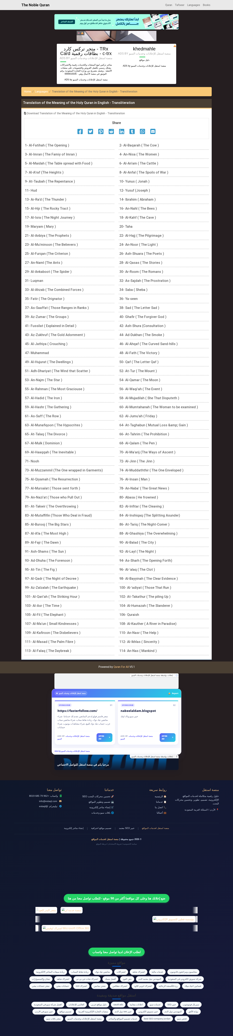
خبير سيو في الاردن (44, 1011)
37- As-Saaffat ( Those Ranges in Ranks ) (57, 308)
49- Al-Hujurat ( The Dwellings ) (49, 362)
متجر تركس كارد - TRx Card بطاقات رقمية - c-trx (86, 51)
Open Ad (104, 737)
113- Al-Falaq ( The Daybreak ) (48, 651)
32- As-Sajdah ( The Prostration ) (145, 281)
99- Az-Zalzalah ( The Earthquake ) (51, 588)
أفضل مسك (110, 978)
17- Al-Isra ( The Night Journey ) (50, 217)
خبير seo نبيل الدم (123, 1011)
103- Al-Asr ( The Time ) (43, 606)
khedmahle (144, 48)
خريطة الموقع (101, 844)
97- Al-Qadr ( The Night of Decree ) (52, 579)
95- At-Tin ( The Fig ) (41, 569)
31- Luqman (34, 281)
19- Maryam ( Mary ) (40, 226)
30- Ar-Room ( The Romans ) (141, 272)
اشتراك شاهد (138, 971)
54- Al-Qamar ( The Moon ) (139, 380)
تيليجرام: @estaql (48, 806)
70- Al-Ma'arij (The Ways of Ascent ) (147, 452)
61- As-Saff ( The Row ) (43, 416)
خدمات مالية (157, 971)
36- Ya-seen (128, 299)
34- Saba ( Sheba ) (133, 290)
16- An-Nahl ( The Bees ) (138, 208)
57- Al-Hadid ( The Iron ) (43, 398)
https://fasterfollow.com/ (77, 711)
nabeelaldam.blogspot (138, 711)
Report (175, 693)
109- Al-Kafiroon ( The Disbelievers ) (53, 633)
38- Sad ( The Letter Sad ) (139, 308)
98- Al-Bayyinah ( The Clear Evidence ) (148, 579)
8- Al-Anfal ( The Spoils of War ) (143, 172)
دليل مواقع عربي (99, 1004)
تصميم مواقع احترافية (101, 828)
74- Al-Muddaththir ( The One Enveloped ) (151, 470)
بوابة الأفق (193, 1011)
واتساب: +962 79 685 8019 (43, 796)
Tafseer (179, 5)
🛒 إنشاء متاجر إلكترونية (101, 807)
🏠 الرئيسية (160, 796)
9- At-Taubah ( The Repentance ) (50, 181)
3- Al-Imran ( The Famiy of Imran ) (51, 154)
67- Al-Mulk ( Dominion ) (43, 443)
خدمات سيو (155, 1004)
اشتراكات (121, 971)
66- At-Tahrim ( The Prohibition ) (144, 434)
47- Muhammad (37, 353)
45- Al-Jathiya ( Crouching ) (46, 344)
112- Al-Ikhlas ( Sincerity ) (139, 642)
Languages (193, 5)
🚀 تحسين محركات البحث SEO (98, 796)
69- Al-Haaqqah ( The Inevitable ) (50, 452)
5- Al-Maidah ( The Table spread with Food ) (58, 163)
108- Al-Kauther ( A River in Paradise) (148, 624)
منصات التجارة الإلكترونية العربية (93, 1011)
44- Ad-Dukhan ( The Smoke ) (141, 335)
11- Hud (31, 190)
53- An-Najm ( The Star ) (43, 380)
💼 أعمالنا (161, 813)
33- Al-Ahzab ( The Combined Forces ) (54, 290)
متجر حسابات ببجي (40, 985)
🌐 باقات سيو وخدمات (102, 813)
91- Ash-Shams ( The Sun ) (45, 551)
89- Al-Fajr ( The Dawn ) (43, 542)
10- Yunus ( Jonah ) (134, 181)
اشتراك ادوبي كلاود (143, 985)
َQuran (168, 5)
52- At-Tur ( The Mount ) (138, 371)
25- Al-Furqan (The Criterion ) (47, 254)
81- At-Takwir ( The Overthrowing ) (51, 506)
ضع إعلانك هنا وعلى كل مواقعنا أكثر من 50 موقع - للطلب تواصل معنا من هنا (116, 898)
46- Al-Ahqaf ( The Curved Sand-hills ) (148, 344)
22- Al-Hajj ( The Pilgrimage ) (141, 235)
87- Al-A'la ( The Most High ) (46, 533)
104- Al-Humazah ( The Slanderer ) (145, 606)
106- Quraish (129, 615)
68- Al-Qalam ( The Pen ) (138, 443)
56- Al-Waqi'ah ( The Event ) (140, 389)
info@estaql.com (48, 801)
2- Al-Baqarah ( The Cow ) (139, 145)
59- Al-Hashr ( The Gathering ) (48, 407)
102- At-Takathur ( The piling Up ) (145, 597)
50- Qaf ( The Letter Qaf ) (139, 362)
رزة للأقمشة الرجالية (168, 985)
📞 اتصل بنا (160, 807)
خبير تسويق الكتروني (148, 1011)
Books (206, 5)
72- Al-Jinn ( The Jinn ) (137, 461)
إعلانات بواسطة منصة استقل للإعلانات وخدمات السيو (152, 675)
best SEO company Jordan (157, 1018)
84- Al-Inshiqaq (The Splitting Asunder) (149, 515)
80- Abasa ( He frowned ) (138, 497)
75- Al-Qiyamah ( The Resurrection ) (52, 479)
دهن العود (127, 978)
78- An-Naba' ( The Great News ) (144, 488)
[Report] (82, 33)
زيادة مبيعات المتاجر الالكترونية (50, 971)
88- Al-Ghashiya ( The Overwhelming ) (148, 533)
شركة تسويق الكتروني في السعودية (184, 978)
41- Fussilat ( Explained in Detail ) (50, 326)
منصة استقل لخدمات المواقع (155, 828)
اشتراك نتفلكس (119, 985)
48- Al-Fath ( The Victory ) (139, 353)
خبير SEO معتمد (126, 828)
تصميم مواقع (65, 1011)
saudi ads (118, 1004)
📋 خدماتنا (161, 802)
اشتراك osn (81, 985)
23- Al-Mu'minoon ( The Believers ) (51, 245)
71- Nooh (32, 461)
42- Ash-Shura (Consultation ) (142, 326)
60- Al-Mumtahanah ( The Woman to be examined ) (158, 407)
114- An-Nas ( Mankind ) (138, 651)
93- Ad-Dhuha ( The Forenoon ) (48, 560)
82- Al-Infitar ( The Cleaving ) (141, 506)
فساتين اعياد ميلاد (193, 985)
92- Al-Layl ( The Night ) (137, 551)
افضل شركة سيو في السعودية (48, 1004)
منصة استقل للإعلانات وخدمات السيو (90, 79)
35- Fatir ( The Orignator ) (44, 299)
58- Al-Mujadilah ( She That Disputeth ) (149, 398)
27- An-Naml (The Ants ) (43, 263)
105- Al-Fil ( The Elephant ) (45, 615)
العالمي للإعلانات (76, 1004)
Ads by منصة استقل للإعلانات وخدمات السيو (72, 751)
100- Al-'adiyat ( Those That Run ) (145, 588)
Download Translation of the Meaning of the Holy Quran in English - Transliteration (75, 113)
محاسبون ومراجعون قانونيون (183, 971)
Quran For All (121, 666)
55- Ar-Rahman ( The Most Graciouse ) (54, 389)
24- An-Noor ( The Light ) (138, 245)
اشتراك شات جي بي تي (87, 978)
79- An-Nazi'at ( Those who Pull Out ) (53, 497)
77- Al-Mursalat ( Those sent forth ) (52, 488)
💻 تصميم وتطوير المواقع (101, 802)
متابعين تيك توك (102, 971)
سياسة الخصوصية (130, 844)
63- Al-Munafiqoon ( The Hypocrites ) (53, 425)
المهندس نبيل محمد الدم (150, 978)
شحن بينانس (100, 985)
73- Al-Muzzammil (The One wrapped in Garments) (64, 470)
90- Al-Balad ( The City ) (137, 542)
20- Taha (126, 226)
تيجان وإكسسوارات (41, 978)
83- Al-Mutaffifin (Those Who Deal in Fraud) (58, 515)
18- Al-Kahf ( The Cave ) (137, 217)
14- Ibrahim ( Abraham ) (137, 199)
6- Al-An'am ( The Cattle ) (138, 163)
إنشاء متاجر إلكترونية (74, 828)
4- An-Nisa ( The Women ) (139, 154)
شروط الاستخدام (115, 844)
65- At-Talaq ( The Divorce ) (46, 434)
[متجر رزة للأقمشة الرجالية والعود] (116, 36)
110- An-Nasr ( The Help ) (138, 633)
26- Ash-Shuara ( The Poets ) (141, 254)
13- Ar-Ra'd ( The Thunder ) (45, 199)
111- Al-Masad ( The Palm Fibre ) (50, 642)
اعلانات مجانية (136, 1004)
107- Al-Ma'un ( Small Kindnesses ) (52, 624)
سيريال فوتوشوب (191, 1004)
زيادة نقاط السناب (79, 971)
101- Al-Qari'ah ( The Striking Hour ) (52, 597)
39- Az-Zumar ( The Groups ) (47, 317)
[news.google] (116, 681)
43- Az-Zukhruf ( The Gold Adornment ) (55, 335)
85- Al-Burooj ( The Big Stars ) (48, 524)
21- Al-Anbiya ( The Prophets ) (48, 235)
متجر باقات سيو (53, 1018)
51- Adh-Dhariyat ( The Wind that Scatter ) (57, 371)
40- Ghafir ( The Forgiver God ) (142, 317)
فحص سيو (182, 1018)
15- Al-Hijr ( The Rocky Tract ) (47, 208)
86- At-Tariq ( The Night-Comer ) (144, 524)
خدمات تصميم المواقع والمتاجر (122, 1018)
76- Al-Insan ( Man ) (134, 479)
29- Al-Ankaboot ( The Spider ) (48, 272)
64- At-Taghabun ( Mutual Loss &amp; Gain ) (153, 425)
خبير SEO (171, 1004)
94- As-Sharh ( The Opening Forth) (145, 560)
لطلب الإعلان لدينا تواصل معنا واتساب (116, 952)
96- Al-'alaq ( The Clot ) (137, 569)
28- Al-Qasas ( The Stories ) (140, 263)
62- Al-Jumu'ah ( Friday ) (138, 416)
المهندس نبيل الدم (173, 1011)
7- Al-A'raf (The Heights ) (44, 172)
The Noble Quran (35, 5)
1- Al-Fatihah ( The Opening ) (47, 145)
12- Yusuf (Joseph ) (134, 190)
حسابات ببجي (62, 985)
